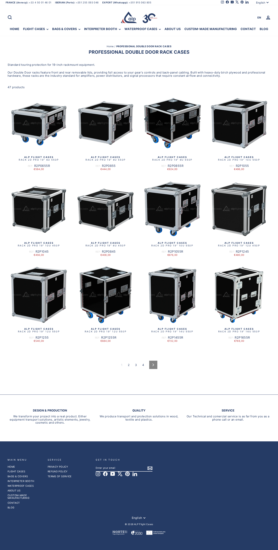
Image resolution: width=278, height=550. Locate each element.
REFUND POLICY (58, 471)
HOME (14, 29)
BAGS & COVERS (65, 29)
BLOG (264, 29)
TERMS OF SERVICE (60, 476)
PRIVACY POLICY (58, 466)
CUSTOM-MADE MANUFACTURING (210, 29)
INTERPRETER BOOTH (101, 29)
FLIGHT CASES (34, 29)
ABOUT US (173, 29)
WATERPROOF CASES (141, 29)
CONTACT (248, 29)
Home (110, 46)
